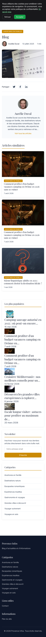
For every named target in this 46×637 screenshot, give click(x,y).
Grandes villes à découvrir (13, 584)
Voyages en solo (9, 593)
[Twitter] (14, 86)
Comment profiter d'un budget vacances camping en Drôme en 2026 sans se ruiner (21, 186)
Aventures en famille (12, 31)
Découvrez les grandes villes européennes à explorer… (22, 396)
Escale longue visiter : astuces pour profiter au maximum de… (22, 415)
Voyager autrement (10, 588)
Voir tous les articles (23, 133)
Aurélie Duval (13, 44)
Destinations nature (10, 567)
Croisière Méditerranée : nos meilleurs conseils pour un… (22, 378)
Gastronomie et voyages (12, 580)
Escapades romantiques (12, 571)
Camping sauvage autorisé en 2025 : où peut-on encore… (22, 321)
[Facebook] (20, 86)
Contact (5, 606)
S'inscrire (23, 455)
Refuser (7, 17)
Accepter (20, 17)
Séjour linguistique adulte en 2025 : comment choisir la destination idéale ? (23, 282)
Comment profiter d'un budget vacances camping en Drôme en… (22, 339)
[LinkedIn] (26, 86)
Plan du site (7, 619)
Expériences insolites (10, 575)
